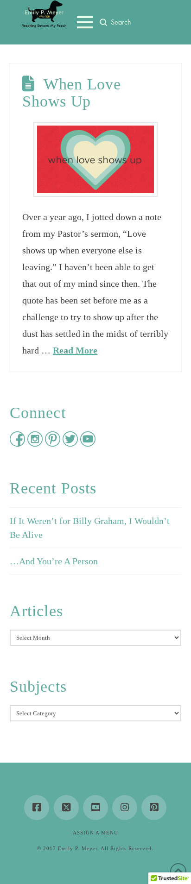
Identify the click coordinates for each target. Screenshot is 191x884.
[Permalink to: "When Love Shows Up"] (95, 159)
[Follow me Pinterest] (54, 443)
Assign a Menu (95, 832)
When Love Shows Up (71, 93)
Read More (75, 350)
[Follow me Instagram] (36, 443)
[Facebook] (36, 807)
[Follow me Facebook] (18, 443)
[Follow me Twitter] (71, 443)
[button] (85, 22)
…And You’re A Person (54, 561)
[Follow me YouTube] (88, 443)
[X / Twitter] (66, 807)
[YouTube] (95, 807)
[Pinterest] (153, 807)
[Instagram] (124, 807)
